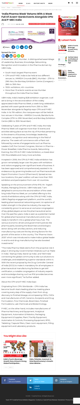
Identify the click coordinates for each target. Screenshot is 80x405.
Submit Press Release (50, 400)
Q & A (28, 3)
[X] (7, 56)
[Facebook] (3, 56)
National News (34, 24)
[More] (22, 56)
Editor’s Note (39, 3)
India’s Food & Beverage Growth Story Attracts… (73, 48)
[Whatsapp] (18, 56)
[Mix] (14, 56)
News (21, 3)
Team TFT (9, 400)
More (50, 3)
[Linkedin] (11, 56)
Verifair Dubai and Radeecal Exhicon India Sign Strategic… (68, 61)
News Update (50, 24)
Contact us (39, 400)
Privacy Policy (70, 400)
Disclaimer (61, 400)
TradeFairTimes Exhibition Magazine (23, 400)
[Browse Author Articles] (2, 24)
